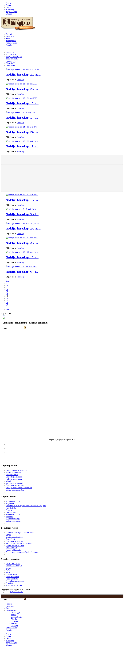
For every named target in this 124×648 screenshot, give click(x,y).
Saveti (8, 38)
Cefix (8, 570)
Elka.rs (8, 568)
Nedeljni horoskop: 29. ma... (23, 74)
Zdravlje (14, 619)
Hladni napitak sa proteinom (16, 470)
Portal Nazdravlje (12, 577)
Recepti (9, 34)
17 (7, 300)
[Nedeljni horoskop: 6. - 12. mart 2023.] (21, 267)
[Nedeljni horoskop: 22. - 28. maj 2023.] (21, 84)
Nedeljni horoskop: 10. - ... (22, 199)
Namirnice (10, 36)
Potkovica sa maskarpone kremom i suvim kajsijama (26, 506)
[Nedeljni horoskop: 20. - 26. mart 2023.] (22, 238)
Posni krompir (11, 548)
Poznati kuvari (11, 43)
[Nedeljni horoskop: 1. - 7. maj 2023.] (20, 112)
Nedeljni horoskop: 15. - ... (22, 103)
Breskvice (9, 517)
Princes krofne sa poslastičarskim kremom (22, 552)
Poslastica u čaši (12, 475)
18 (7, 303)
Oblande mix (11, 512)
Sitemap (9, 14)
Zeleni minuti (11, 583)
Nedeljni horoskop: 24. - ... (22, 132)
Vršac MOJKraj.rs (13, 564)
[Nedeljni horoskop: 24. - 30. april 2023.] (22, 127)
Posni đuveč (10, 539)
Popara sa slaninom (13, 472)
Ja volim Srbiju (11, 574)
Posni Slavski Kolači (14, 585)
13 (7, 292)
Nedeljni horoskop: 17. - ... (22, 146)
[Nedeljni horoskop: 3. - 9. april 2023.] (21, 209)
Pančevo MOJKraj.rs (14, 566)
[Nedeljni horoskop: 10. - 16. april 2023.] (22, 195)
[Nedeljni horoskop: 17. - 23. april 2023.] (22, 141)
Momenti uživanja (13, 519)
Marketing (10, 9)
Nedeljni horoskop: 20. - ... (22, 242)
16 (7, 298)
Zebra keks (10, 510)
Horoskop (20, 80)
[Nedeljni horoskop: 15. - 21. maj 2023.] (21, 98)
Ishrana (13, 615)
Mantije (9, 481)
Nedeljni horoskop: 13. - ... (22, 257)
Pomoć (8, 5)
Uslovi (8, 7)
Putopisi (9, 45)
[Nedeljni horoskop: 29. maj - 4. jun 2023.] (22, 69)
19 (7, 305)
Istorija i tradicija (17, 617)
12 (7, 290)
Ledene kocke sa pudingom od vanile (20, 533)
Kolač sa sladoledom (14, 479)
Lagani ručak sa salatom (15, 490)
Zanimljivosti (11, 41)
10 (7, 285)
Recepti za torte (12, 579)
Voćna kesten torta (13, 501)
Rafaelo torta (11, 508)
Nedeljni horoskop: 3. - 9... (22, 214)
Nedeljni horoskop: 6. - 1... (22, 271)
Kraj (7, 309)
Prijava (8, 3)
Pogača (8, 535)
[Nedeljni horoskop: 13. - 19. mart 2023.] (22, 252)
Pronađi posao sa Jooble (15, 581)
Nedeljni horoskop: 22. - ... (22, 89)
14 (7, 294)
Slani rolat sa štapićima (14, 537)
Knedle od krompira (13, 550)
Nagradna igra (11, 12)
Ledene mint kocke (13, 521)
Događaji (14, 626)
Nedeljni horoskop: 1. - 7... (22, 117)
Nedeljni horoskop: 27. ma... (23, 228)
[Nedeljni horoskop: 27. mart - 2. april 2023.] (23, 223)
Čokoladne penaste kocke (15, 485)
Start (7, 281)
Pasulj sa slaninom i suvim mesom (19, 488)
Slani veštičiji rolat (13, 514)
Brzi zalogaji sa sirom (14, 477)
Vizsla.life (9, 572)
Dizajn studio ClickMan (16, 592)
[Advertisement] (62, 159)
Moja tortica (10, 503)
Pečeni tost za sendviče (14, 483)
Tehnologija (15, 613)
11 (7, 287)
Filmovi (14, 623)
